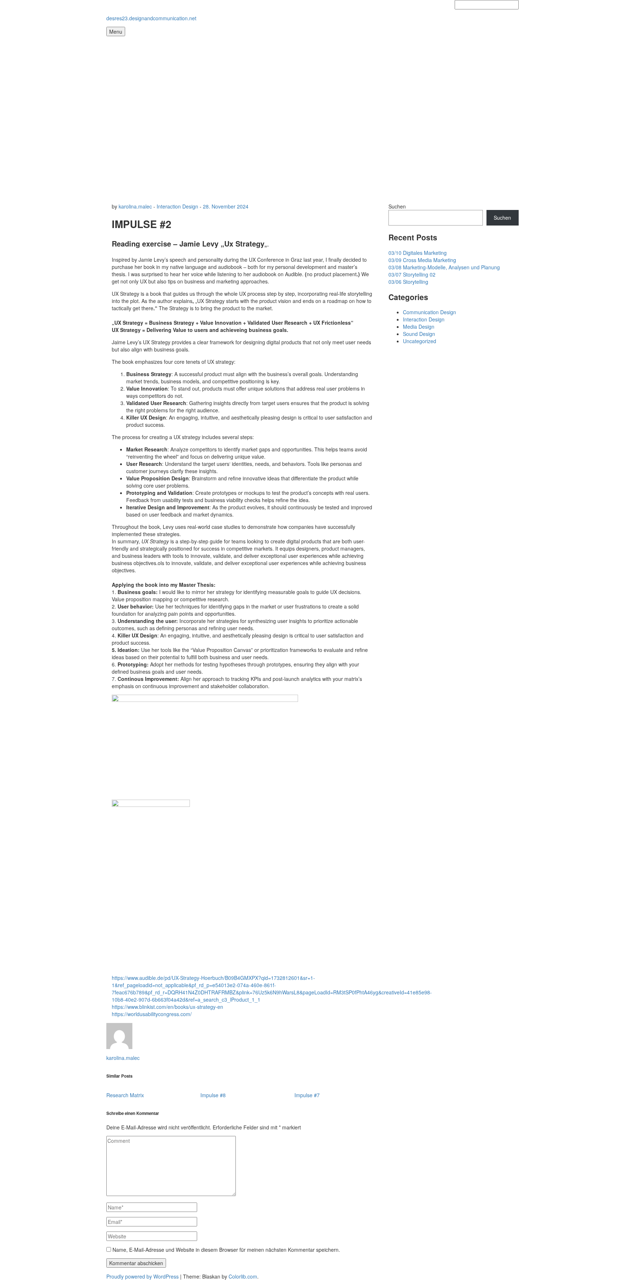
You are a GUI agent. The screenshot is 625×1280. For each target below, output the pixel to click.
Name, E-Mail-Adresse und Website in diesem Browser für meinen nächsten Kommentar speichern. (226, 1249)
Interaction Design (177, 206)
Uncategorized (419, 341)
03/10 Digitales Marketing (417, 252)
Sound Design (419, 333)
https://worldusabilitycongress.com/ (152, 1014)
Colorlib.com (243, 1276)
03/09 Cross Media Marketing (422, 260)
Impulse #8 (213, 1095)
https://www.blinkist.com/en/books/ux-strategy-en (167, 1006)
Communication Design (429, 312)
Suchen (397, 206)
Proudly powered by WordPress (142, 1276)
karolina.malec (135, 206)
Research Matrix (125, 1095)
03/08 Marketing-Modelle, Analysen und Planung (444, 267)
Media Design (418, 326)
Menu (115, 31)
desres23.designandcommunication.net (151, 18)
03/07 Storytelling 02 (411, 274)
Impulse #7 (307, 1095)
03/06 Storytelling (408, 281)
